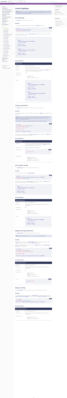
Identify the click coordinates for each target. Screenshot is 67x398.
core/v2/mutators (6, 44)
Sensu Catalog (5, 24)
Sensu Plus (4, 15)
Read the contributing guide (6, 68)
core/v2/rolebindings (6, 48)
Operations (4, 18)
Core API (4, 27)
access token (18, 12)
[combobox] (58, 1)
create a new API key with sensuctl (30, 121)
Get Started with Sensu (6, 9)
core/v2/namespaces (6, 45)
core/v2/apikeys (6, 28)
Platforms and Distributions (7, 11)
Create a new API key (58, 21)
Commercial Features (6, 12)
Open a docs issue (5, 65)
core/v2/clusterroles (6, 35)
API (3, 25)
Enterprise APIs (5, 55)
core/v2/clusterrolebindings (7, 34)
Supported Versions (6, 14)
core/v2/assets (5, 30)
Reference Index (5, 58)
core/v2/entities (5, 37)
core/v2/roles (5, 49)
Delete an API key (58, 25)
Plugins (3, 59)
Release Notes (5, 8)
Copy (50, 27)
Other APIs (5, 56)
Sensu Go (4, 6)
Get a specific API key (58, 22)
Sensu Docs (4, 1)
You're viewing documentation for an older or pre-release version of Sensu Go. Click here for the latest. (33, 3)
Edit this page (57, 11)
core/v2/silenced (6, 51)
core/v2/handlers (6, 41)
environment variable (41, 12)
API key (49, 11)
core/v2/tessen (5, 52)
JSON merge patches (23, 245)
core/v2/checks (5, 31)
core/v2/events (5, 38)
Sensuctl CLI (4, 21)
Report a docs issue (58, 12)
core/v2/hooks (5, 42)
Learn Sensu (4, 61)
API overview (35, 70)
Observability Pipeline (6, 17)
